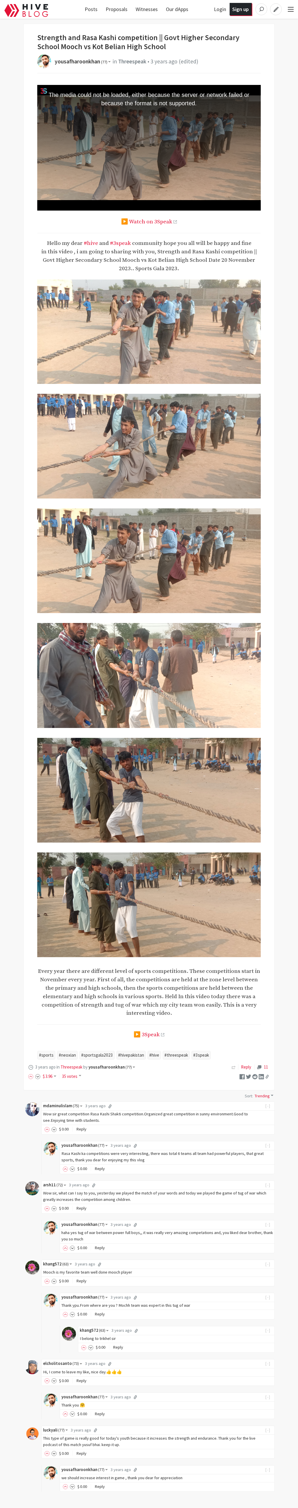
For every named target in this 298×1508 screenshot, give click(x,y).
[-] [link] (268, 1105)
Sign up (240, 9)
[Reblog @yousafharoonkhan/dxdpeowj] (233, 1067)
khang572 (56, 1264)
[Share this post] (267, 1076)
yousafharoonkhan (81, 61)
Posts (91, 9)
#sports (46, 1055)
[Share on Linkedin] (261, 1076)
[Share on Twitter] (248, 1076)
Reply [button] (81, 1129)
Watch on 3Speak (150, 221)
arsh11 (53, 1184)
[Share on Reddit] (255, 1076)
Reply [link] (246, 1067)
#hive (91, 243)
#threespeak (176, 1055)
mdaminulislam (61, 1105)
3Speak (151, 1034)
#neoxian (67, 1055)
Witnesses (147, 9)
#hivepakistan (131, 1055)
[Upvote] (31, 1076)
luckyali (54, 1430)
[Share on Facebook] (242, 1076)
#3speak (120, 243)
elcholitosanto (61, 1363)
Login (220, 9)
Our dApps (177, 9)
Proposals (116, 9)
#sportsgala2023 (97, 1055)
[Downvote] (37, 1076)
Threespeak (132, 61)
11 (266, 1067)
